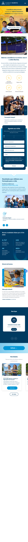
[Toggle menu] (25, 3)
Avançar (14, 166)
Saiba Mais (12, 388)
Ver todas (14, 394)
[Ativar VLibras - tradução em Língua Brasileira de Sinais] (27, 11)
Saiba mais (14, 329)
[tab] (13, 31)
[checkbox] (4, 158)
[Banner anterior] (2, 19)
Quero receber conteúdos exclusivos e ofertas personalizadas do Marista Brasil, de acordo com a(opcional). (14, 159)
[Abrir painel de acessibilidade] (27, 9)
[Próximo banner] (26, 19)
